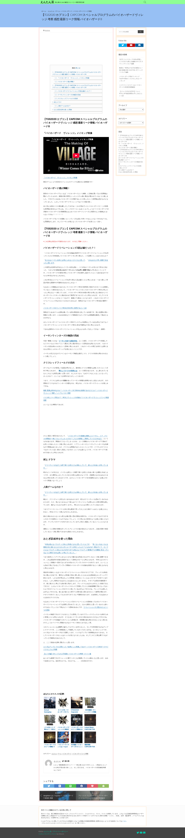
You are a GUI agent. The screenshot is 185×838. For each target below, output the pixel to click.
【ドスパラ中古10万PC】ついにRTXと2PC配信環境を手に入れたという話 (130, 93)
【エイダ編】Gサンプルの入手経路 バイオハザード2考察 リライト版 (67, 654)
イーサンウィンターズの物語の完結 (68, 95)
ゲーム (57, 11)
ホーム (43, 11)
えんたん (51, 11)
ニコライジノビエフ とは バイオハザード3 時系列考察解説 (130, 86)
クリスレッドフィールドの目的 (66, 98)
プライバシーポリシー (60, 831)
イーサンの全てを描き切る (68, 341)
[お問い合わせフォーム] (68, 761)
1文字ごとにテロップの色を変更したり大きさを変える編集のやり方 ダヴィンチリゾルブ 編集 (131, 61)
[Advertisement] (76, 49)
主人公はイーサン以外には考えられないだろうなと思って (65, 260)
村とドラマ (56, 102)
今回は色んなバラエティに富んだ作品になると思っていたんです (67, 544)
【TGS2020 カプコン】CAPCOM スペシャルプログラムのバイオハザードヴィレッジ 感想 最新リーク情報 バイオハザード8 (76, 73)
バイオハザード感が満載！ (65, 82)
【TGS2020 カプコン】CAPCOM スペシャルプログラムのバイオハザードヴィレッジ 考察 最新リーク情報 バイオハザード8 (76, 86)
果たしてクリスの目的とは (68, 371)
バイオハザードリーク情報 (82, 11)
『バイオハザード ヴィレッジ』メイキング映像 (72, 78)
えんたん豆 (47, 831)
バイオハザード (66, 11)
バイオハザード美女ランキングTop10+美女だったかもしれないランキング (130, 78)
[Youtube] (66, 761)
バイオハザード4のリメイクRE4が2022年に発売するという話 (65, 308)
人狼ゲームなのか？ (63, 106)
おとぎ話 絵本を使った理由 (62, 109)
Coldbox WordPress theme (47, 834)
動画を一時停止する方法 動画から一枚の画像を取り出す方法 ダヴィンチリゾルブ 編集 (131, 70)
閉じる (78, 68)
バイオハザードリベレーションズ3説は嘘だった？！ (73, 91)
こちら (124, 821)
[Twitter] (63, 761)
